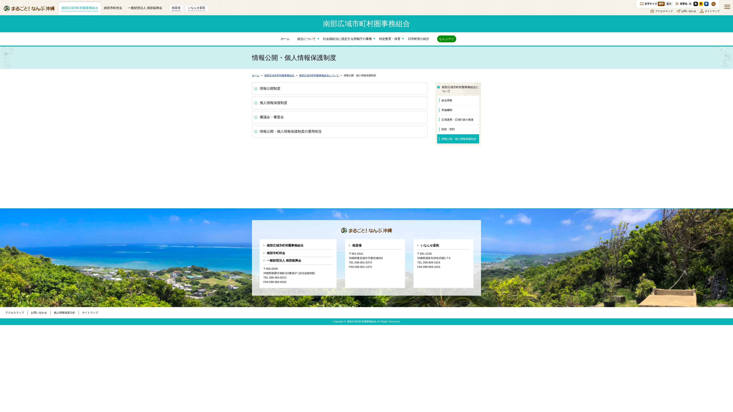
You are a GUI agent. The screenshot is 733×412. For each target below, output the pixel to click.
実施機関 (447, 110)
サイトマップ (712, 11)
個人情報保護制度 (273, 103)
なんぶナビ (446, 38)
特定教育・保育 (389, 38)
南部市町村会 (276, 253)
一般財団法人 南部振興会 (284, 260)
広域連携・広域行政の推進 (458, 119)
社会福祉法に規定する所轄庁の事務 (347, 38)
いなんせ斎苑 (430, 245)
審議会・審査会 (272, 117)
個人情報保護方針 (64, 312)
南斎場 (357, 245)
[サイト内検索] (713, 4)
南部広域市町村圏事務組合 (285, 245)
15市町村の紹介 (418, 38)
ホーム (285, 38)
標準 (661, 3)
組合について (306, 38)
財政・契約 (448, 129)
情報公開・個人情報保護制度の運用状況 (291, 131)
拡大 (669, 3)
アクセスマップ (664, 11)
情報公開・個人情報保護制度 (459, 138)
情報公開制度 (270, 88)
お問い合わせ (688, 11)
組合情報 (447, 100)
